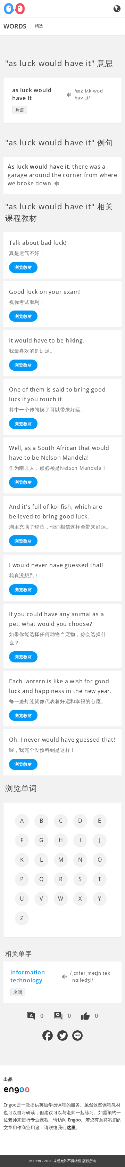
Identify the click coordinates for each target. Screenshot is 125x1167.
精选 (39, 26)
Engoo (74, 1120)
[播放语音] (69, 95)
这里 (71, 1127)
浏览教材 (23, 267)
